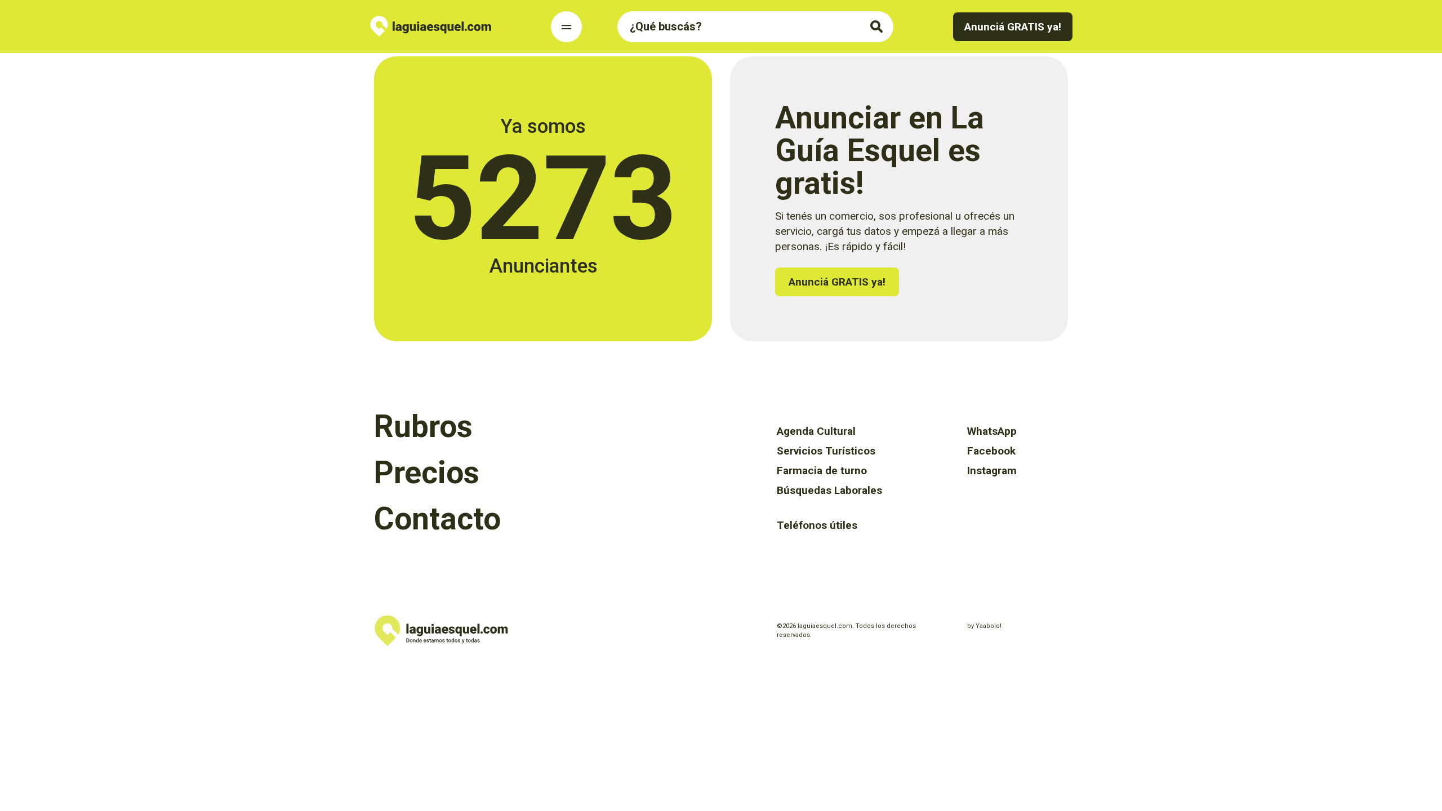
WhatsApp (992, 431)
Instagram (992, 470)
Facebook (991, 450)
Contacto (437, 518)
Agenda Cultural (816, 431)
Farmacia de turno (822, 470)
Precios (426, 472)
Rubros (423, 426)
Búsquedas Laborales (829, 490)
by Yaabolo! (984, 626)
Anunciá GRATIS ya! (1012, 26)
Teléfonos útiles (817, 525)
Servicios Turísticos (826, 450)
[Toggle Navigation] (566, 26)
